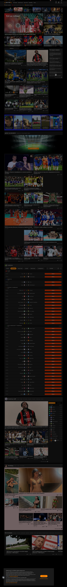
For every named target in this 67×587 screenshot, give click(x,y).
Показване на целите (44, 578)
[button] (3, 577)
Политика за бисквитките (14, 576)
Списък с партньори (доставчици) (11, 582)
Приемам (44, 576)
